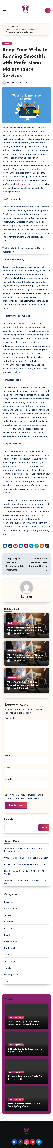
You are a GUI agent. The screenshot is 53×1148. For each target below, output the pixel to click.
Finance (8, 928)
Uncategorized (11, 974)
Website (8, 779)
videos (7, 981)
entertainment (11, 908)
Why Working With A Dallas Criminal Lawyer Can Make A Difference (22, 685)
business (7, 43)
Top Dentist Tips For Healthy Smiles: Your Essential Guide (23, 849)
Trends (7, 968)
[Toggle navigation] (4, 10)
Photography (10, 948)
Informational (10, 941)
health (7, 935)
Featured (8, 922)
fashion (8, 915)
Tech (6, 955)
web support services (25, 184)
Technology (9, 961)
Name (8, 755)
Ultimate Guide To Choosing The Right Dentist (26, 858)
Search (8, 819)
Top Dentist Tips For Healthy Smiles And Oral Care (25, 881)
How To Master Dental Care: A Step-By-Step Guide (25, 872)
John (12, 83)
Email (8, 767)
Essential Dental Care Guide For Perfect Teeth (26, 864)
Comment (10, 718)
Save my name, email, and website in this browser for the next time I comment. (24, 797)
